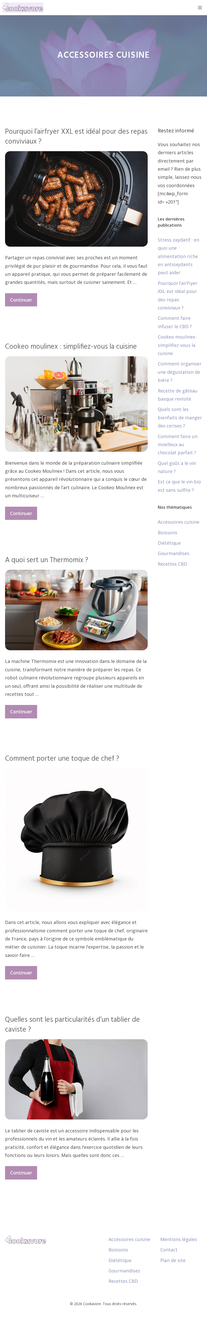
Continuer (21, 300)
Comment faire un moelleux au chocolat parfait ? (177, 444)
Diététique (169, 543)
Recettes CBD (172, 564)
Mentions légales (178, 1239)
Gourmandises (173, 553)
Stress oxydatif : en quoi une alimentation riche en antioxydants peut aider (178, 256)
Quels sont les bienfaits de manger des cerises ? (180, 417)
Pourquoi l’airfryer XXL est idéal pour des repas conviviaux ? (76, 136)
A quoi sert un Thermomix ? (46, 560)
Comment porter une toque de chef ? (62, 758)
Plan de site (173, 1260)
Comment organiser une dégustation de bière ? (179, 372)
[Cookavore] (23, 7)
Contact (168, 1250)
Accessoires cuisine (178, 522)
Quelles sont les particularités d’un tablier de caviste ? (72, 1024)
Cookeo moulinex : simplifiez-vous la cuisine (71, 346)
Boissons (167, 532)
